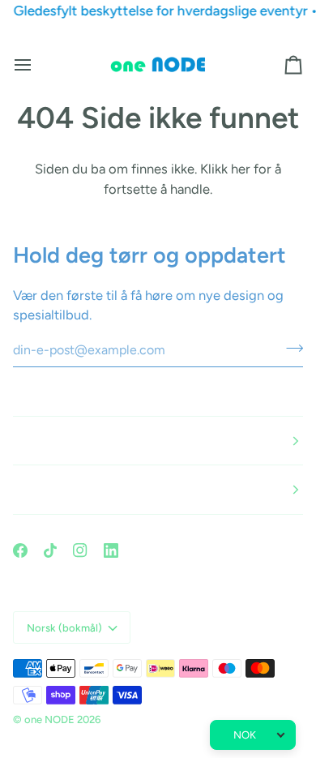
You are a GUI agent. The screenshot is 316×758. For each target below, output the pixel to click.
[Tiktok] (50, 550)
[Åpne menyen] (37, 65)
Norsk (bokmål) (64, 628)
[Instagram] (80, 550)
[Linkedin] (111, 550)
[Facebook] (20, 550)
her (240, 169)
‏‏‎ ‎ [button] (14, 441)
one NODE (49, 719)
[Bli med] (289, 348)
